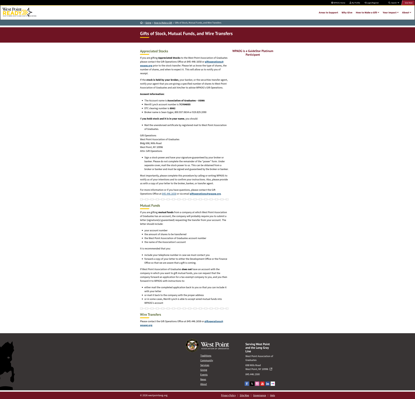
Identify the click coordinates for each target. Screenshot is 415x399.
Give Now (409, 3)
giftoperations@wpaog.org (205, 193)
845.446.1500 (252, 374)
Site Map (244, 395)
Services (204, 365)
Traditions (205, 355)
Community (206, 360)
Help (272, 395)
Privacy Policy (228, 395)
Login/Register (372, 3)
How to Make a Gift (163, 23)
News (203, 379)
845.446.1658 (169, 193)
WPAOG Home (339, 3)
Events (204, 374)
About (203, 384)
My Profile (355, 3)
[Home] (141, 23)
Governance (259, 395)
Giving (148, 23)
